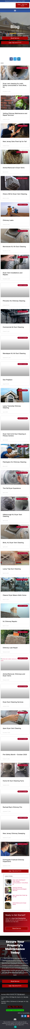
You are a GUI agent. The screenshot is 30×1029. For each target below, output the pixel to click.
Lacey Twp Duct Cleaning (12, 569)
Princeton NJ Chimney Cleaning (14, 301)
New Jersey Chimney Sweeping (14, 833)
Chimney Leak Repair (10, 648)
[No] (28, 1024)
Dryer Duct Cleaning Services (13, 702)
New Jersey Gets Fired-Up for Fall (15, 141)
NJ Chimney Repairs (10, 621)
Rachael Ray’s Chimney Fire (12, 807)
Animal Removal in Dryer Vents (13, 168)
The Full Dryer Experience (12, 488)
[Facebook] (22, 1016)
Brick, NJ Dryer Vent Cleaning (13, 542)
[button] (15, 10)
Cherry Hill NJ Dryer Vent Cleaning (15, 194)
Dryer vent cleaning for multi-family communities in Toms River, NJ (15, 85)
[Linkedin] (25, 1016)
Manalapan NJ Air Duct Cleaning (14, 353)
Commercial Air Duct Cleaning (13, 327)
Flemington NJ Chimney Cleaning (14, 462)
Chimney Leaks (8, 220)
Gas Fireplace (7, 380)
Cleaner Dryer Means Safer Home (14, 595)
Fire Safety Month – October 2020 (15, 754)
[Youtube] (28, 1016)
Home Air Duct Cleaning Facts (13, 781)
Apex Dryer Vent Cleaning (12, 728)
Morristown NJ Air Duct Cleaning (14, 246)
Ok (15, 1026)
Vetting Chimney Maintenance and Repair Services (19, 889)
